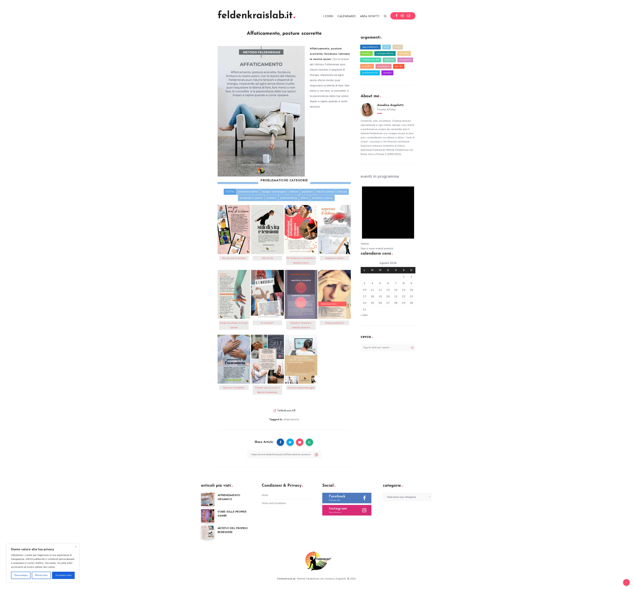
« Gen (364, 315)
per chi (399, 66)
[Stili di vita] (267, 229)
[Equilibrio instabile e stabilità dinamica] (301, 294)
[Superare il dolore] (334, 229)
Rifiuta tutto (41, 575)
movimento (383, 66)
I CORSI (328, 16)
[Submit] (412, 347)
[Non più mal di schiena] (234, 229)
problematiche (370, 73)
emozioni (404, 53)
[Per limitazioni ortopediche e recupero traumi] (301, 229)
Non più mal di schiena (233, 258)
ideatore (389, 60)
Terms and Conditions (274, 503)
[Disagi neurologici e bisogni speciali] (234, 294)
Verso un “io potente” (234, 387)
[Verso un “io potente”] (234, 359)
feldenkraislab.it (255, 16)
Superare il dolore (334, 258)
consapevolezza (385, 53)
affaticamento (291, 419)
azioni (397, 47)
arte (386, 47)
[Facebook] (397, 15)
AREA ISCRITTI (369, 16)
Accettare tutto (63, 575)
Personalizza (20, 575)
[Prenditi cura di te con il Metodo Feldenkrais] (267, 359)
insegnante (405, 60)
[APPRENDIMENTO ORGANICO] (207, 499)
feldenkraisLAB (286, 411)
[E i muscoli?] (267, 294)
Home (265, 495)
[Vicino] (76, 547)
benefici (366, 53)
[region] (43, 563)
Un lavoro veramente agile (300, 387)
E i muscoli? (267, 322)
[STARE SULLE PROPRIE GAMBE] (207, 515)
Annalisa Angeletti (390, 105)
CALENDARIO (347, 16)
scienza (387, 73)
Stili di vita (267, 258)
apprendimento (370, 47)
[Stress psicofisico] (334, 294)
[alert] (388, 215)
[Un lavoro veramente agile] (301, 359)
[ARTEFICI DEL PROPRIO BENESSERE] (207, 532)
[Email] (408, 15)
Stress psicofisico (334, 322)
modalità (367, 66)
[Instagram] (402, 15)
